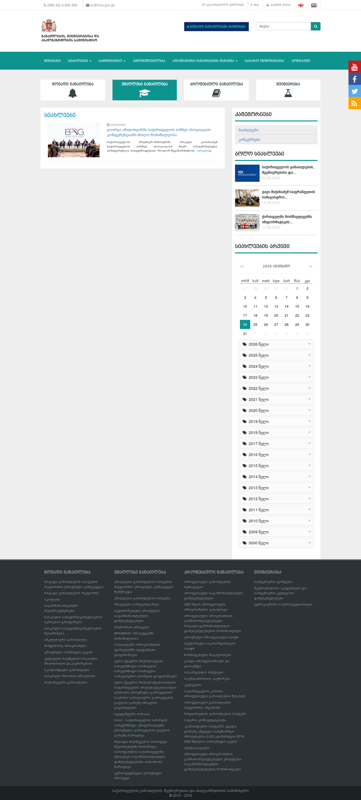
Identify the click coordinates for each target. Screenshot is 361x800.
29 (266, 288)
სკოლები (52, 599)
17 (245, 315)
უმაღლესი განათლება (145, 84)
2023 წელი (258, 377)
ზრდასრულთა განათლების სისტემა (215, 714)
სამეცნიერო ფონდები (273, 582)
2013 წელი (258, 487)
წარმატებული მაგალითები (207, 655)
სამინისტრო (111, 61)
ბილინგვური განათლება (65, 682)
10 (245, 306)
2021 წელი (258, 399)
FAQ (255, 5)
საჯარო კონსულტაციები (205, 720)
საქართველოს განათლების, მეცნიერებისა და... (288, 169)
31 (287, 288)
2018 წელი (258, 432)
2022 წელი (258, 388)
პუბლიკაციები (196, 748)
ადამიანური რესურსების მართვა (204, 61)
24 (245, 324)
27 (245, 288)
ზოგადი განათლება (73, 84)
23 (307, 315)
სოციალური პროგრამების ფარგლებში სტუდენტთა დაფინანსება (137, 649)
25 (255, 324)
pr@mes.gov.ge (102, 4)
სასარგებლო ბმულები (224, 5)
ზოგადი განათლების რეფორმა (71, 593)
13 (276, 306)
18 (255, 315)
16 (307, 306)
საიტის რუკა (280, 5)
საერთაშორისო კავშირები (207, 679)
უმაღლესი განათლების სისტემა (142, 598)
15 (297, 306)
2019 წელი (258, 421)
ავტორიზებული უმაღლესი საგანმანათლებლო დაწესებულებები (137, 616)
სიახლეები (78, 61)
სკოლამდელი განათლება (66, 670)
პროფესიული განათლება (216, 84)
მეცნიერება (288, 84)
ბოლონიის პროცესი (131, 627)
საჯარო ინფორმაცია (264, 61)
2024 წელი (258, 366)
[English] (313, 5)
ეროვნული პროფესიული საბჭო (211, 637)
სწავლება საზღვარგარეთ (136, 604)
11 (255, 306)
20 (276, 315)
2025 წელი (258, 355)
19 (266, 315)
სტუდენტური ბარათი (132, 714)
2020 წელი (258, 410)
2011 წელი (258, 509)
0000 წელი (258, 543)
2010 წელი (258, 521)
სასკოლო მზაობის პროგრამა (70, 676)
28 (255, 288)
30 (276, 288)
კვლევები (192, 685)
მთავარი (52, 61)
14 (287, 306)
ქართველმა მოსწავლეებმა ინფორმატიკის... (287, 219)
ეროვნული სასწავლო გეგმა (68, 652)
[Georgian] (300, 5)
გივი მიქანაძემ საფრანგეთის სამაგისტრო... (288, 194)
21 (287, 315)
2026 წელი (258, 344)
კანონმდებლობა (149, 61)
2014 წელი (258, 476)
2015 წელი (258, 465)
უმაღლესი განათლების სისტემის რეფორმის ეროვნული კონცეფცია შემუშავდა (144, 587)
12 (266, 306)
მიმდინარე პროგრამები (65, 646)
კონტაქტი (301, 61)
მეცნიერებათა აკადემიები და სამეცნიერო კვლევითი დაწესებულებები (280, 593)
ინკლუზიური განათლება (65, 640)
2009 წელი (258, 532)
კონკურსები (249, 139)
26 (266, 324)
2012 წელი (258, 498)
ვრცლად (204, 150)
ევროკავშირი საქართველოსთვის (283, 604)
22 (297, 315)
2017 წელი (258, 443)
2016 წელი (258, 454)
